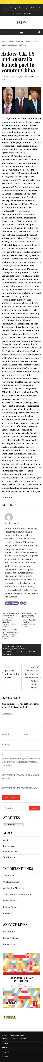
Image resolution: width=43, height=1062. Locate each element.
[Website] (21, 603)
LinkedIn (5, 1043)
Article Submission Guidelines (17, 894)
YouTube (5, 1056)
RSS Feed (7, 913)
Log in (6, 840)
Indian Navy (9, 944)
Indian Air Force (10, 938)
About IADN (8, 875)
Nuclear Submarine (18, 652)
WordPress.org (10, 857)
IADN (21, 22)
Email (27, 734)
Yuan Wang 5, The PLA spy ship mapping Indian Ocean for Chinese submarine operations (30, 618)
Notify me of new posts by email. (19, 788)
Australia (6, 649)
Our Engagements (11, 882)
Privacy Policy (9, 907)
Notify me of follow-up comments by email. (20, 777)
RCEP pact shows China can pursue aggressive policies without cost (10, 632)
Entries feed (9, 846)
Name (5, 734)
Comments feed (10, 851)
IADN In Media (10, 900)
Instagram (5, 1052)
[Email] (25, 603)
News (13, 646)
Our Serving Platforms (13, 888)
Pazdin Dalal (11, 523)
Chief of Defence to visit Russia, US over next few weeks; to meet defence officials (31, 677)
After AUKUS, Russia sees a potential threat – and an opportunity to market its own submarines (10, 618)
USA (9, 654)
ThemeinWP (23, 1038)
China (13, 649)
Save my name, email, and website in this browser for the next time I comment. (21, 762)
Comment (8, 714)
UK (7, 654)
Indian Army (9, 931)
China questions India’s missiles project (11, 672)
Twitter (4, 1048)
